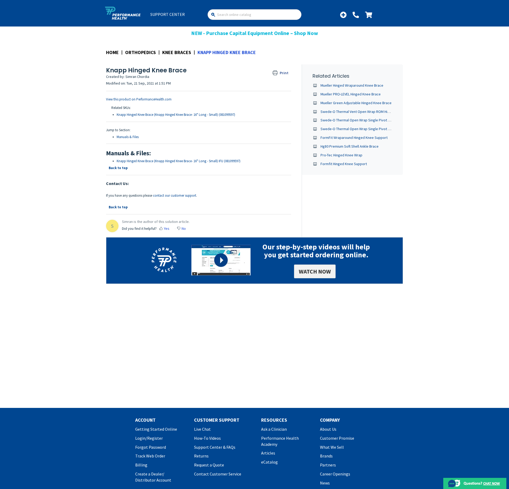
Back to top (118, 168)
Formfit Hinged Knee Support (344, 163)
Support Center (167, 14)
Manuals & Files (128, 137)
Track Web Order (150, 456)
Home (112, 52)
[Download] (244, 178)
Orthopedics (140, 52)
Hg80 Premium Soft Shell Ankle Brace (350, 146)
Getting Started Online (156, 429)
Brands (326, 456)
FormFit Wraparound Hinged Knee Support (354, 137)
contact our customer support (174, 195)
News (325, 483)
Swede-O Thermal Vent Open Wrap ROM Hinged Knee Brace (368, 111)
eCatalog (269, 462)
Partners (328, 465)
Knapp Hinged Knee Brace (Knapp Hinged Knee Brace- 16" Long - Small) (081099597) (176, 114)
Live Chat (202, 429)
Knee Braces (176, 52)
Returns (201, 456)
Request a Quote (209, 465)
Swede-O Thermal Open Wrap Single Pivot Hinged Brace (365, 120)
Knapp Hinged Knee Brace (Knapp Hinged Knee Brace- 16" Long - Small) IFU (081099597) (178, 161)
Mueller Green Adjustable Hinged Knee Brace (356, 102)
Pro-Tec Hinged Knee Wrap (341, 155)
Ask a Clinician (274, 429)
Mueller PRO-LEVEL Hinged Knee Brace (351, 94)
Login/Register (149, 438)
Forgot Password (150, 447)
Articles (268, 453)
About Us (328, 429)
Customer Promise (337, 438)
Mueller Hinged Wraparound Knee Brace (352, 85)
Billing (141, 465)
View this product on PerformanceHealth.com (139, 99)
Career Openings (335, 474)
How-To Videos (207, 438)
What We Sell (332, 447)
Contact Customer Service (217, 474)
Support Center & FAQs (214, 447)
